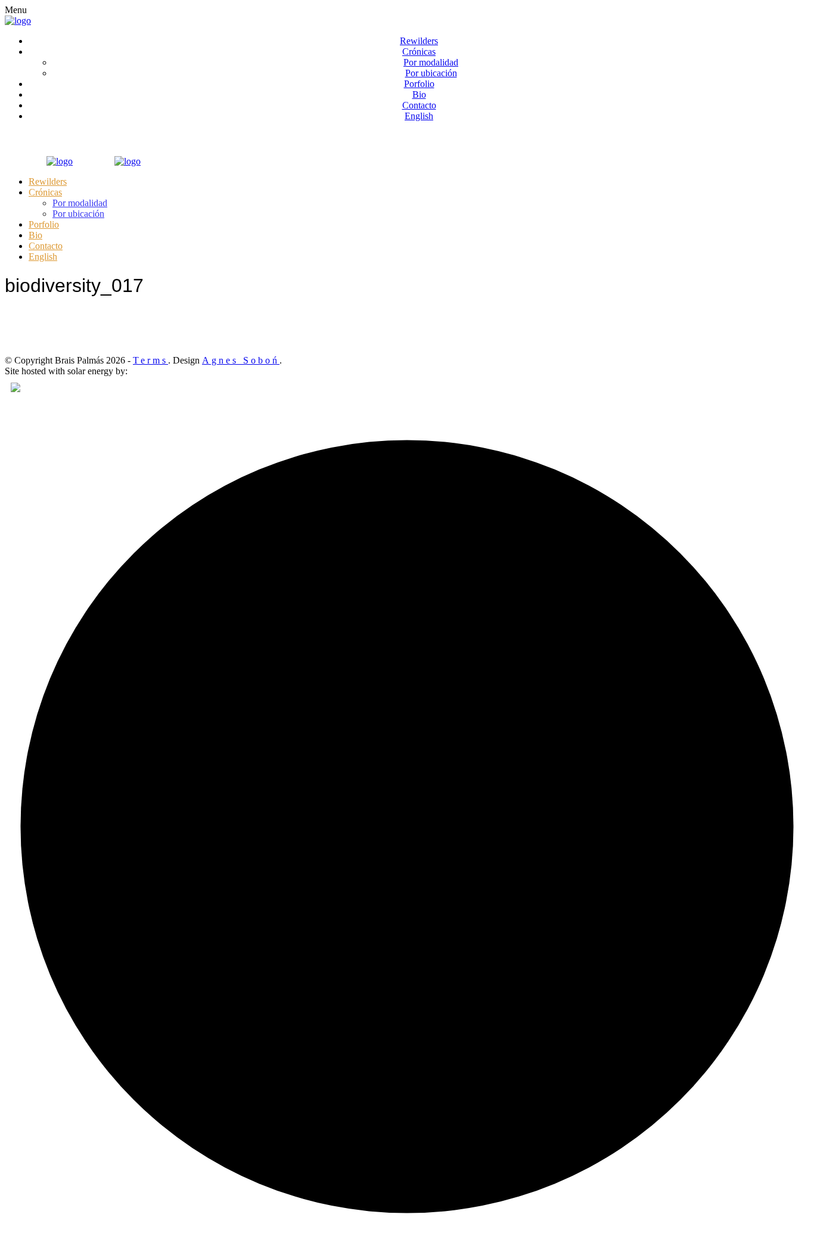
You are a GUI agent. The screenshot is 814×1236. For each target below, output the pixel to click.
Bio (419, 94)
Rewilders (419, 41)
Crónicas (419, 51)
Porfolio (419, 84)
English (419, 116)
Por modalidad (430, 62)
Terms (150, 360)
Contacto (419, 105)
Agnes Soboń (240, 360)
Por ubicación (431, 73)
